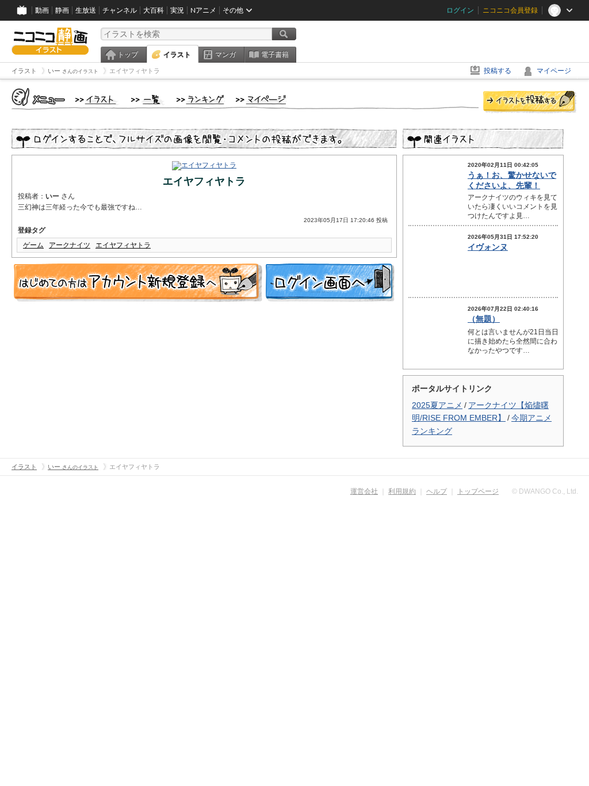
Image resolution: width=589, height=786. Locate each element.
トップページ (478, 491)
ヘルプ (436, 491)
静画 (62, 10)
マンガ (225, 55)
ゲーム (33, 245)
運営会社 (364, 491)
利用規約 (402, 491)
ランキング (200, 100)
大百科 (153, 10)
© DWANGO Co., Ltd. (545, 491)
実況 (177, 10)
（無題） (484, 318)
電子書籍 (275, 55)
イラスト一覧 (148, 100)
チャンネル (119, 10)
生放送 (85, 10)
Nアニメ (203, 10)
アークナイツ (69, 245)
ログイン (460, 10)
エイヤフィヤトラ (123, 245)
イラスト (177, 55)
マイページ (554, 71)
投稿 (529, 102)
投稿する (497, 71)
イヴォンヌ (488, 246)
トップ (127, 55)
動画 (42, 10)
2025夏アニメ (437, 405)
